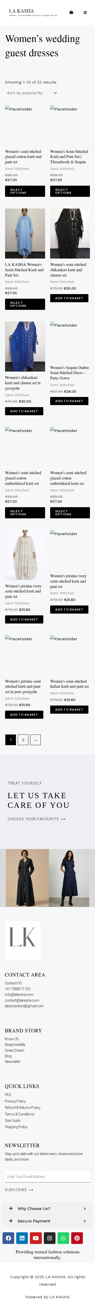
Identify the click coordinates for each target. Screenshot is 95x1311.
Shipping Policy (16, 1127)
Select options (18, 191)
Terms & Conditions (19, 1114)
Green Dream (15, 1050)
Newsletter (13, 1062)
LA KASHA (21, 10)
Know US (12, 1039)
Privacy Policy (15, 1101)
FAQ (8, 1095)
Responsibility (15, 1045)
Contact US (13, 983)
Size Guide (12, 1120)
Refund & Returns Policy (23, 1108)
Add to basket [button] (69, 298)
